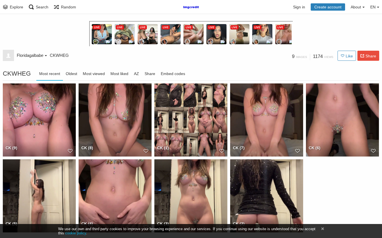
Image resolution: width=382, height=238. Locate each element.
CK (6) (314, 148)
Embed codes (173, 73)
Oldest (71, 73)
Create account (327, 7)
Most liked (119, 73)
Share (150, 73)
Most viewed (94, 73)
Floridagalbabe (30, 55)
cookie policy (75, 233)
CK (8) (87, 148)
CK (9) (11, 148)
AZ (136, 73)
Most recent (49, 73)
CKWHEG (59, 55)
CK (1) (163, 148)
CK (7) (239, 148)
